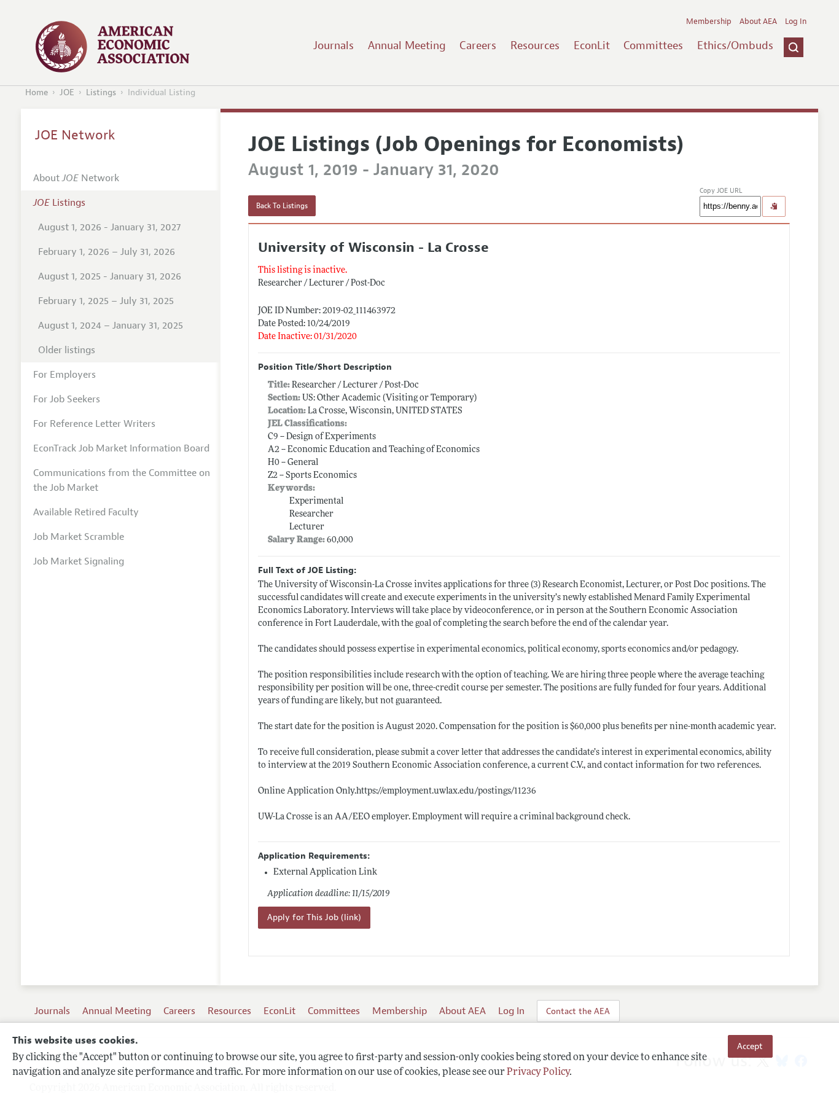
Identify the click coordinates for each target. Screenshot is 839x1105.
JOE (67, 92)
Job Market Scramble (78, 537)
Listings (101, 92)
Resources (535, 45)
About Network (76, 178)
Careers (477, 45)
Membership (709, 21)
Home (36, 92)
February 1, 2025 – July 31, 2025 (106, 301)
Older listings (66, 350)
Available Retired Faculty (86, 512)
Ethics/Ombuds (735, 45)
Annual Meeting (407, 45)
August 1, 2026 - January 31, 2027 (109, 227)
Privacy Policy (538, 1072)
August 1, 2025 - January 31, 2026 (109, 276)
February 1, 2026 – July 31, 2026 (106, 252)
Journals (333, 45)
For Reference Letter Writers (94, 424)
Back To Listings (282, 206)
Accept (750, 1046)
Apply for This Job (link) (314, 917)
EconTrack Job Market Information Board (121, 448)
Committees (653, 45)
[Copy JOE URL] (774, 206)
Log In (795, 21)
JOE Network (75, 135)
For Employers (64, 375)
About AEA (758, 21)
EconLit (592, 45)
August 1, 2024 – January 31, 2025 (110, 325)
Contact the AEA (578, 1011)
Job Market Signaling (78, 561)
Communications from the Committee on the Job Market (121, 480)
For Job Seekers (66, 399)
